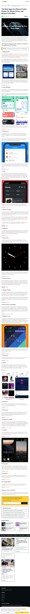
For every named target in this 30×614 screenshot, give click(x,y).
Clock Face (7, 276)
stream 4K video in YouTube (8, 468)
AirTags (26, 535)
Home (2, 5)
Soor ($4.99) (7, 207)
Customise (8, 612)
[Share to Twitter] (26, 16)
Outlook (6, 287)
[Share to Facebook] (25, 16)
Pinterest (6, 360)
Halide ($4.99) (7, 436)
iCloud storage (9, 294)
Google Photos (7, 302)
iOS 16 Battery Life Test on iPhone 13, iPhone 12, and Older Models (17, 48)
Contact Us (3, 594)
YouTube (6, 471)
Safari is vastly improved (9, 211)
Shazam (6, 407)
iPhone (6, 5)
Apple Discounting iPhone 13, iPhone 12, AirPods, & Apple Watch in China (13, 512)
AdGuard (6, 235)
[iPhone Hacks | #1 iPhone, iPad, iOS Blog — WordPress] (4, 1)
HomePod (21, 535)
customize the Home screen (17, 357)
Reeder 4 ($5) (7, 479)
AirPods (9, 535)
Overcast (6, 417)
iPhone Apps (3, 597)
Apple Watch (3, 535)
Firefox (6, 226)
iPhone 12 (9, 5)
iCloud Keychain (18, 133)
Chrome (6, 225)
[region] (15, 610)
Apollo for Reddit (8, 427)
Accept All (22, 612)
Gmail (6, 286)
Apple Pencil (15, 535)
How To (3, 599)
